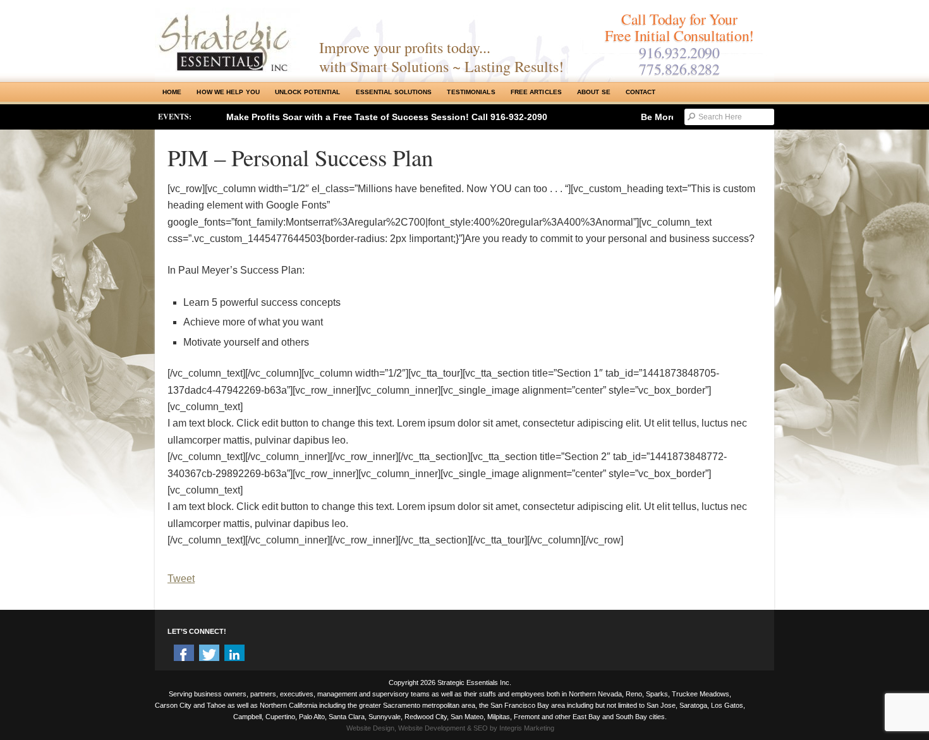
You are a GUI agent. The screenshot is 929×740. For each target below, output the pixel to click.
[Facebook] (184, 654)
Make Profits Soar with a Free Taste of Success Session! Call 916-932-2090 (386, 117)
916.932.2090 (679, 52)
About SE (593, 91)
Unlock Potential (308, 91)
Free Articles (536, 91)
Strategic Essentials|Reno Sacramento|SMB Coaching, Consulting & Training (227, 40)
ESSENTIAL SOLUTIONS (394, 91)
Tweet (181, 578)
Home (171, 91)
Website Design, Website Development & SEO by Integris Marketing (450, 728)
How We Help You (228, 91)
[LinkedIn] (234, 654)
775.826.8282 (679, 69)
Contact (641, 91)
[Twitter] (209, 654)
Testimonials (471, 91)
